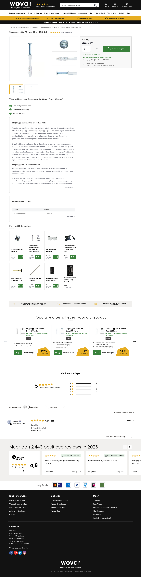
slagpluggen (26, 181)
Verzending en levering (18, 504)
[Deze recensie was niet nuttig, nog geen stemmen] (131, 436)
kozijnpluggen (50, 181)
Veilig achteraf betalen (86, 18)
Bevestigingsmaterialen (20, 27)
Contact (12, 514)
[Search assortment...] (96, 5)
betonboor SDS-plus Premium (48, 146)
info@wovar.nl (19, 538)
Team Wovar (98, 504)
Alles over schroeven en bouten (105, 507)
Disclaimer (69, 571)
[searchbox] (15, 407)
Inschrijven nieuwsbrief (102, 518)
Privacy (52, 571)
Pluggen (35, 27)
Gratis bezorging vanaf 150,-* (116, 18)
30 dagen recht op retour (56, 18)
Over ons (96, 500)
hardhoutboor (25, 152)
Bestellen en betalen (17, 500)
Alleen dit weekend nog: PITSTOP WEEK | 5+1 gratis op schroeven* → (71, 22)
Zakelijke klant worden (59, 500)
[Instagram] (25, 553)
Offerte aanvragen (58, 507)
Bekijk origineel (36, 430)
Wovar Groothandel (59, 504)
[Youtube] (16, 553)
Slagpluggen (46, 27)
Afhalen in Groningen (17, 511)
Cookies (60, 571)
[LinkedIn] (20, 553)
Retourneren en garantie (18, 507)
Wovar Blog (55, 511)
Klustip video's (98, 511)
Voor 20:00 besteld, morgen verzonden (27, 18)
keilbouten (68, 183)
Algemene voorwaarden (83, 571)
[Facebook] (11, 553)
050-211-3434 (17, 541)
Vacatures (97, 514)
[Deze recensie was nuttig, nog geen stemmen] (127, 436)
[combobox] (37, 407)
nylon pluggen (63, 181)
